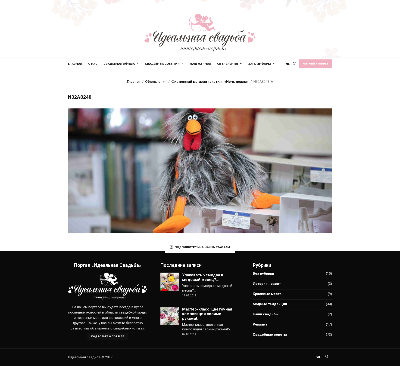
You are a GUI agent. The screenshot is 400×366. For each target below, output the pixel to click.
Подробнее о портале (107, 336)
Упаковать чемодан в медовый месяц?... (202, 277)
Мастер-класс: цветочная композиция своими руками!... (207, 314)
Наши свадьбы (265, 314)
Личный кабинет (315, 63)
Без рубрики (263, 273)
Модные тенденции (270, 304)
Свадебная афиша (119, 63)
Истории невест (267, 284)
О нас (92, 63)
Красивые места (267, 294)
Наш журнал (200, 63)
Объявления (227, 63)
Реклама (260, 324)
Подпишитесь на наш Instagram (202, 247)
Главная (75, 63)
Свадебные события (162, 63)
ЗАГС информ (259, 63)
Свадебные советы (270, 334)
